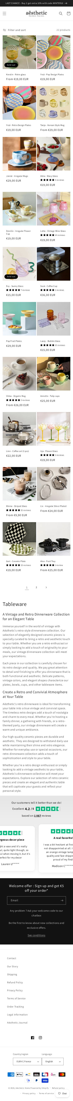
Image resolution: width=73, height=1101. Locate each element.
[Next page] (46, 587)
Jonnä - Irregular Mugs (17, 176)
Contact (11, 958)
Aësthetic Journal (17, 1022)
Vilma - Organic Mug (16, 396)
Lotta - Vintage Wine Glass (53, 231)
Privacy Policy (15, 990)
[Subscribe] (62, 900)
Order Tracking (15, 1006)
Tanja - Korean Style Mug (52, 125)
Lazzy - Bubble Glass (50, 341)
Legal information (17, 1014)
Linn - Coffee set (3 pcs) (17, 451)
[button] (4, 13)
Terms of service (46, 1093)
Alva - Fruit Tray (47, 561)
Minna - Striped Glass (16, 506)
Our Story (12, 966)
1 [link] (27, 587)
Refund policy (58, 1088)
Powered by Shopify (39, 1088)
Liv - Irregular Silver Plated (53, 506)
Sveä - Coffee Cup (48, 286)
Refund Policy (15, 982)
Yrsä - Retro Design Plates (18, 125)
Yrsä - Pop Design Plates (52, 74)
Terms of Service (16, 998)
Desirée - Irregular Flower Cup (18, 232)
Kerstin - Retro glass (16, 74)
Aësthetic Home (23, 1088)
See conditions (36, 935)
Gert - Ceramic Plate (16, 561)
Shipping (12, 974)
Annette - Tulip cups (50, 396)
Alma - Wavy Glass (49, 176)
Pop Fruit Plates (14, 341)
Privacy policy (29, 1093)
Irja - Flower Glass (49, 451)
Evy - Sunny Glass (14, 286)
